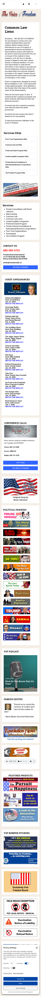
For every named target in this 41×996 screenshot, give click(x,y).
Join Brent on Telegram (20, 468)
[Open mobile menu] (36, 4)
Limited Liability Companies (17, 221)
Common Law (12, 216)
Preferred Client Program (16, 224)
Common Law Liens (14, 219)
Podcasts (9, 678)
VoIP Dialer (20, 463)
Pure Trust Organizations (16, 231)
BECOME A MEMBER (20, 267)
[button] (23, 4)
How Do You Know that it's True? (19, 682)
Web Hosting (11, 214)
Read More (9, 688)
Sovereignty (11, 233)
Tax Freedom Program (15, 236)
